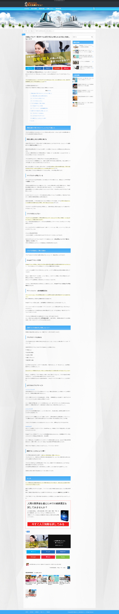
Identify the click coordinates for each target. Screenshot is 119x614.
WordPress (28, 426)
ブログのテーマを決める (37, 113)
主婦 (28, 531)
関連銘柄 (58, 8)
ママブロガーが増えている (37, 98)
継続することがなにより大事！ (38, 118)
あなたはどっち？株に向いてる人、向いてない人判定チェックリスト (85, 79)
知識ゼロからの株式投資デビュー (80, 612)
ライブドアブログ (29, 389)
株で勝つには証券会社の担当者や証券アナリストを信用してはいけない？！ (85, 68)
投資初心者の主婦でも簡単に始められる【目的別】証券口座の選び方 (85, 57)
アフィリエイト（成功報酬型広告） (39, 108)
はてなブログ (28, 408)
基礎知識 (41, 8)
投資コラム (50, 8)
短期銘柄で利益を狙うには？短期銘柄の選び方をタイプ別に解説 (85, 85)
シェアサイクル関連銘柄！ (84, 61)
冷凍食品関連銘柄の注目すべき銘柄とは (85, 97)
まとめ (32, 120)
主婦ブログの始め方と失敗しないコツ (39, 110)
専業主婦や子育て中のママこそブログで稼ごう (41, 93)
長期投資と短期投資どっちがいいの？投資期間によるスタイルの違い (85, 91)
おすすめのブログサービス (37, 115)
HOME (26, 8)
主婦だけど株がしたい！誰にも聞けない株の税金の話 (85, 103)
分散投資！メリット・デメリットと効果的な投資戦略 (85, 46)
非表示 (49, 90)
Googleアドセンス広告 (36, 105)
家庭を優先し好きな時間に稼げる (38, 95)
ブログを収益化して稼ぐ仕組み (37, 103)
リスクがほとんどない (36, 100)
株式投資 (34, 8)
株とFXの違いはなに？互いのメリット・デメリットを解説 (85, 51)
